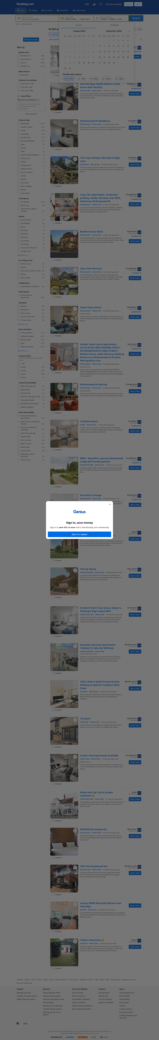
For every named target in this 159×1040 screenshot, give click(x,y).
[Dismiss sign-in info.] (110, 504)
